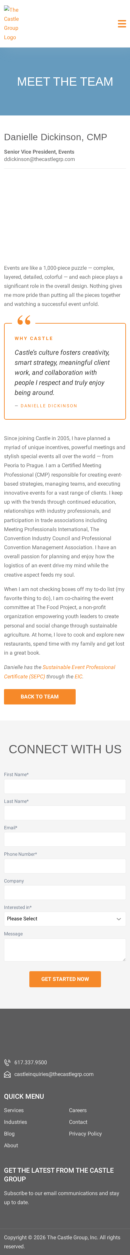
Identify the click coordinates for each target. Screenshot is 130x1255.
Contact (78, 1122)
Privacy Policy (85, 1134)
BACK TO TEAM (40, 696)
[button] (122, 23)
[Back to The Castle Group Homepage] (14, 23)
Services (14, 1110)
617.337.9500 (30, 1062)
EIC (78, 676)
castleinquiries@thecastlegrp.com (54, 1074)
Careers (78, 1110)
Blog (9, 1134)
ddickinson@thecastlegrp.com (39, 159)
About (11, 1145)
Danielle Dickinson (49, 405)
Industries (15, 1122)
